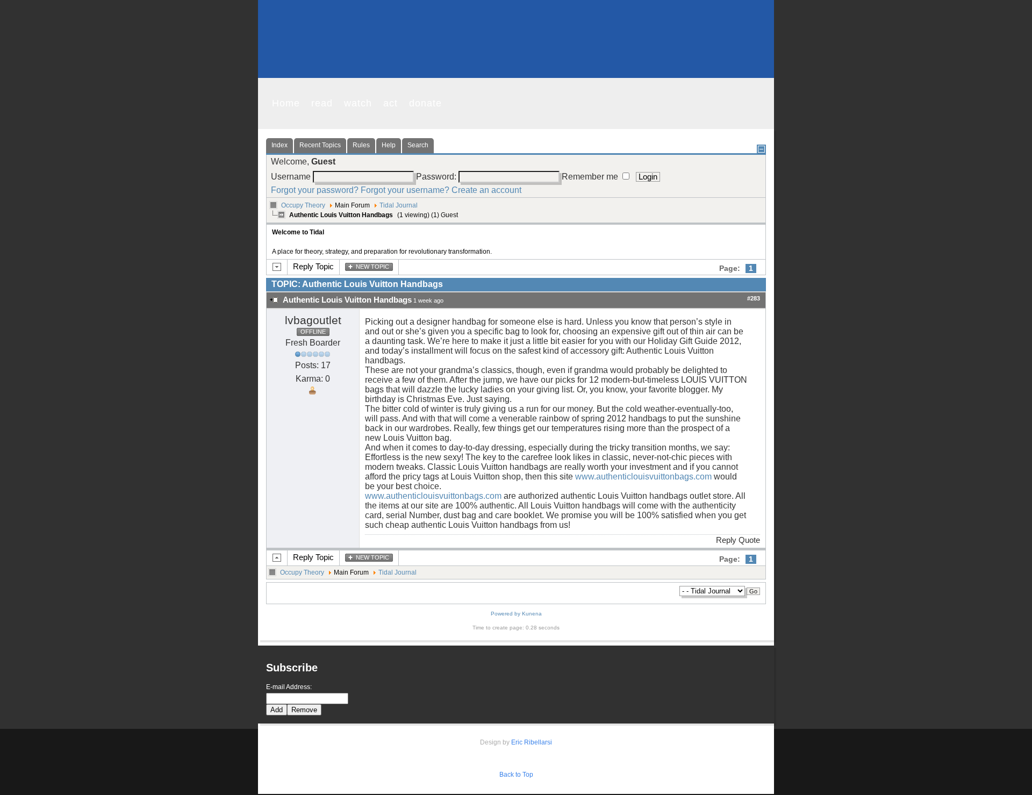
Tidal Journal (398, 205)
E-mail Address (288, 687)
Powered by (505, 614)
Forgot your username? (405, 190)
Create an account (486, 190)
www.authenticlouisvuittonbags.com (643, 476)
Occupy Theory (303, 205)
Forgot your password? (315, 190)
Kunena (532, 614)
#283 (753, 298)
